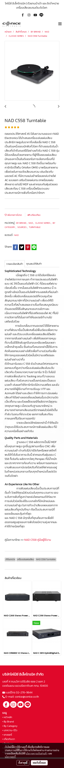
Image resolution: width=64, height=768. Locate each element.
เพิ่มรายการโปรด (14, 215)
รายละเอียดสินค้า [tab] (14, 264)
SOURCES (22, 227)
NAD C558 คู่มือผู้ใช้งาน (37, 540)
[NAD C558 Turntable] (32, 71)
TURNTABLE (35, 227)
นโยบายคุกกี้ (10, 756)
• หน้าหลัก (7, 717)
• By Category (9, 726)
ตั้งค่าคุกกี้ (22, 762)
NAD (31, 223)
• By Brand (8, 721)
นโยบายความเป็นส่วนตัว (36, 753)
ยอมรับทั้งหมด (39, 762)
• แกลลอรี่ (7, 734)
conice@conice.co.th (27, 696)
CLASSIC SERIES (43, 223)
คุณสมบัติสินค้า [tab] (34, 264)
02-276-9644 (24, 692)
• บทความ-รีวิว (9, 730)
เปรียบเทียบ (35, 215)
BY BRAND (21, 223)
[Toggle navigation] (60, 24)
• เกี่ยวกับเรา (8, 739)
